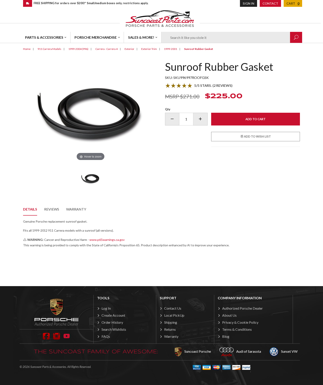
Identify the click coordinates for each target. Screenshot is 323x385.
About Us (229, 315)
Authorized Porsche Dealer (242, 308)
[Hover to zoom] (90, 111)
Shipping (170, 322)
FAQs (106, 336)
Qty (167, 109)
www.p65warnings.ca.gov (107, 240)
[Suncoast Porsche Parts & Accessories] (160, 18)
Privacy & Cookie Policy (240, 322)
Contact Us (172, 308)
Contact (270, 3)
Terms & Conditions (237, 329)
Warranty (76, 209)
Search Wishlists (114, 329)
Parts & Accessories (44, 37)
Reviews (51, 209)
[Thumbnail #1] (90, 178)
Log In (106, 308)
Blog (225, 336)
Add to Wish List (257, 136)
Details (30, 209)
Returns (170, 329)
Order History (112, 322)
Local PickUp (174, 315)
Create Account (113, 315)
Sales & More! (141, 37)
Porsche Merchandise (95, 37)
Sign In (248, 3)
